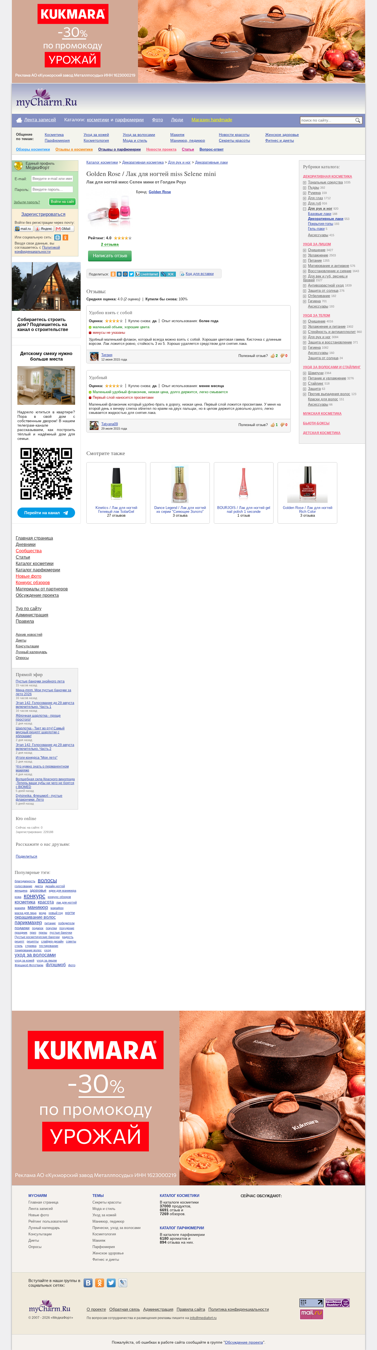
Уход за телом (316, 315)
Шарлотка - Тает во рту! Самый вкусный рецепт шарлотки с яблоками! (40, 732)
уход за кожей (24, 960)
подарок (37, 928)
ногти (70, 912)
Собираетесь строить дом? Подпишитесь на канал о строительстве (42, 324)
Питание (315, 260)
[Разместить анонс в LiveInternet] (147, 274)
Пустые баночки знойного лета (40, 681)
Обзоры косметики (33, 149)
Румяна (314, 193)
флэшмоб (56, 964)
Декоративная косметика (143, 162)
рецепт (19, 941)
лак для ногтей (66, 902)
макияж (20, 908)
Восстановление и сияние (329, 271)
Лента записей (40, 119)
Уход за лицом (317, 244)
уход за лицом (47, 960)
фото (71, 965)
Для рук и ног (179, 162)
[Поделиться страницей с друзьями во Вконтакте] (119, 274)
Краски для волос (323, 399)
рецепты (33, 941)
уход (47, 950)
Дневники (26, 544)
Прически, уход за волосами (116, 1228)
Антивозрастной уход (326, 285)
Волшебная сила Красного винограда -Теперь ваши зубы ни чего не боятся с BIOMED (45, 783)
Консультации (27, 646)
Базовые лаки (319, 214)
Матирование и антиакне (328, 266)
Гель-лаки (316, 229)
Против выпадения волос (329, 394)
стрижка (30, 945)
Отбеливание (319, 296)
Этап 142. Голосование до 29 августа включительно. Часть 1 (45, 705)
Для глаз (315, 198)
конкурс (34, 895)
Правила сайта (191, 1309)
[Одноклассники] (99, 1282)
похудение (66, 928)
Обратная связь (124, 1309)
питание (50, 923)
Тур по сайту (28, 608)
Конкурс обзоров (33, 582)
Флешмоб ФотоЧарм (29, 965)
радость (67, 937)
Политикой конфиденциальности (37, 249)
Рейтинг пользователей (48, 1221)
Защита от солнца (323, 290)
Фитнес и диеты (279, 140)
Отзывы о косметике (74, 149)
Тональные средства (325, 182)
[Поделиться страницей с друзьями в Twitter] (131, 274)
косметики (98, 119)
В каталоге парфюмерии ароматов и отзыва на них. (182, 1238)
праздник (21, 932)
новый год (56, 913)
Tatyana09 (109, 424)
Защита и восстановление (330, 342)
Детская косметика (322, 433)
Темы (98, 1196)
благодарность (25, 881)
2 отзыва (110, 244)
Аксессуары (318, 235)
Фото (157, 119)
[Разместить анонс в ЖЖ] (168, 274)
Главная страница (34, 538)
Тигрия (106, 355)
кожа (18, 897)
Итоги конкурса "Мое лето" (36, 758)
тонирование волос (28, 950)
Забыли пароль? (27, 202)
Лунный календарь (31, 652)
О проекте (96, 1309)
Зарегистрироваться (43, 214)
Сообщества (29, 550)
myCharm (37, 1196)
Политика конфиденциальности (238, 1309)
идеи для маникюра (62, 890)
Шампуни (315, 373)
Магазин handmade (212, 119)
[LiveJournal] (122, 1282)
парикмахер (28, 922)
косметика (25, 902)
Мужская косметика (322, 414)
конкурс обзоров (59, 897)
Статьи (188, 149)
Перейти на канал (42, 512)
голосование (23, 886)
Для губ (314, 203)
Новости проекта (161, 149)
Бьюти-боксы (316, 423)
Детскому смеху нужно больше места (46, 356)
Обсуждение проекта (37, 595)
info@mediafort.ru (203, 1318)
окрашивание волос (35, 917)
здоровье (38, 890)
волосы (47, 880)
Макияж (177, 134)
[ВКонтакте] (88, 1282)
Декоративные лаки (211, 162)
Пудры (313, 187)
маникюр (38, 907)
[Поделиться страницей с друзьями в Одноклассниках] (113, 274)
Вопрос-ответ (212, 149)
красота (46, 902)
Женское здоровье (282, 134)
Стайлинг (315, 383)
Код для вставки (200, 274)
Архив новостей (29, 634)
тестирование (48, 945)
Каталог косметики (102, 162)
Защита (314, 389)
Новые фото (28, 576)
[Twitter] (111, 1282)
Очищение (316, 250)
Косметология (96, 140)
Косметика (54, 134)
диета (39, 886)
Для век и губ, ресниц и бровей (325, 278)
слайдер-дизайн (52, 941)
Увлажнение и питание (327, 326)
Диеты (21, 640)
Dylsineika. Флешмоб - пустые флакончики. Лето (39, 798)
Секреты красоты (234, 140)
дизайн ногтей (55, 886)
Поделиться (26, 856)
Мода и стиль (135, 140)
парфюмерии (129, 119)
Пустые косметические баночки (37, 937)
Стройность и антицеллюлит (332, 332)
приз (33, 932)
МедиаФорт (62, 1318)
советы (71, 941)
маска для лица (25, 913)
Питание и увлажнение (327, 378)
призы (43, 932)
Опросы (22, 658)
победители (66, 923)
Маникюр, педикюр (187, 140)
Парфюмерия (57, 140)
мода (42, 913)
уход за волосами (35, 955)
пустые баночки (61, 932)
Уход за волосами (139, 134)
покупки (51, 928)
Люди (177, 119)
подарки (22, 928)
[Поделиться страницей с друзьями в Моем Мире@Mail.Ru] (125, 274)
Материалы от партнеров (42, 589)
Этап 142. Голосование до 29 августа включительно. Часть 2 (45, 747)
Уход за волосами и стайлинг (332, 367)
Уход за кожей (96, 134)
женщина (21, 890)
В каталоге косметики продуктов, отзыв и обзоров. (179, 1208)
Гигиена (314, 301)
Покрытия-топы (320, 224)
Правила (25, 621)
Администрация (32, 615)
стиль (19, 945)
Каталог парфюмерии (38, 570)
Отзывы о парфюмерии (119, 149)
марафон (57, 908)
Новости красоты (234, 134)
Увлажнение (318, 255)
